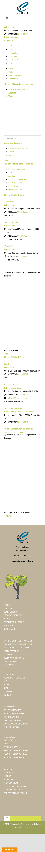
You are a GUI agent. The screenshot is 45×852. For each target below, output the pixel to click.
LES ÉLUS (8, 608)
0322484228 (22, 395)
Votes (10, 96)
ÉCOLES (7, 684)
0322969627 (22, 236)
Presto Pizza (9, 202)
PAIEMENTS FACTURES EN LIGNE (18, 644)
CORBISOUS (9, 674)
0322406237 (22, 212)
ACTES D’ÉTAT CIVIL (12, 651)
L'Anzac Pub (9, 246)
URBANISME (9, 665)
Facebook (14, 46)
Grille (14, 195)
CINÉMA (7, 744)
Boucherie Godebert (12, 384)
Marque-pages (11, 37)
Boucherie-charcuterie (15, 388)
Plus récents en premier (18, 89)
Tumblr (13, 56)
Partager (9, 41)
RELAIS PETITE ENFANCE (14, 678)
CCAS (6, 688)
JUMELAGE (8, 625)
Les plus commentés (17, 179)
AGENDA (7, 776)
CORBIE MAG (9, 629)
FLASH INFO (9, 779)
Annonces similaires (16, 75)
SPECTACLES (9, 737)
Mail (12, 63)
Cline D (7, 364)
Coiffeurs (10, 367)
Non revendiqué (15, 190)
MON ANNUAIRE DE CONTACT (16, 724)
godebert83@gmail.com (16, 398)
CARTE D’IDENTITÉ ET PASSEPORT (18, 641)
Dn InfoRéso (26, 827)
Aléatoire (12, 93)
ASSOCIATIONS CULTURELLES (17, 750)
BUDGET (7, 619)
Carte (10, 72)
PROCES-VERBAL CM (13, 615)
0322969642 (22, 374)
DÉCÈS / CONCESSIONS (14, 658)
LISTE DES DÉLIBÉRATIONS (15, 786)
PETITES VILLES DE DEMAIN (16, 793)
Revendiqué (13, 186)
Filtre (6, 160)
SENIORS (7, 695)
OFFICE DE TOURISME (13, 720)
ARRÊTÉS (8, 769)
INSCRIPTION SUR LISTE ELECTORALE (20, 648)
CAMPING (8, 691)
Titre (10, 172)
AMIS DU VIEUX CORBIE (14, 714)
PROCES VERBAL (11, 783)
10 (10, 516)
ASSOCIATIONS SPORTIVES (15, 754)
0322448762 (22, 34)
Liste (8, 195)
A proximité (13, 79)
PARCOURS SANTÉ (12, 747)
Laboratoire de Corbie (13, 408)
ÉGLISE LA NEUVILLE (13, 717)
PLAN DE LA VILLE (11, 727)
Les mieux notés (15, 183)
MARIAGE (8, 654)
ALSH (6, 681)
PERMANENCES (10, 707)
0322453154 (22, 256)
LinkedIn (14, 60)
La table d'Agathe (11, 222)
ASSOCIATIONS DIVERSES (15, 757)
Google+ (14, 53)
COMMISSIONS (10, 612)
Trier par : (18, 84)
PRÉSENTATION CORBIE (14, 622)
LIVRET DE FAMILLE (12, 661)
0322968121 (22, 422)
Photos (11, 68)
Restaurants (11, 27)
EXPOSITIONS (10, 740)
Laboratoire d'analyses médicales (20, 412)
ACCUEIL (7, 605)
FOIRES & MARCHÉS (12, 710)
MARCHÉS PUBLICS (12, 790)
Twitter (13, 49)
